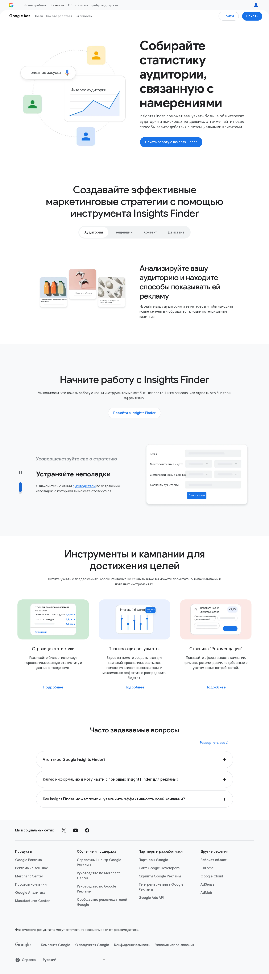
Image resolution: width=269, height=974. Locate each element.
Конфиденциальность (132, 945)
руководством (84, 486)
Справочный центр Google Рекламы (99, 862)
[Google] (23, 945)
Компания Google (55, 945)
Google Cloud (211, 876)
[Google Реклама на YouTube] (75, 830)
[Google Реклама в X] (64, 830)
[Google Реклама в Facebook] (87, 830)
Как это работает (59, 16)
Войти (228, 16)
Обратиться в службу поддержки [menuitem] (93, 5)
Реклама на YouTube (31, 868)
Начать (252, 16)
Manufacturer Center (32, 901)
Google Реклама (28, 860)
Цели (39, 16)
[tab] (93, 232)
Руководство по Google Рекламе (96, 889)
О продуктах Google (92, 945)
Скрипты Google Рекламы (160, 876)
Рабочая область (214, 860)
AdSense (207, 884)
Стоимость (83, 16)
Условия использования (175, 945)
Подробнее (53, 687)
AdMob (206, 893)
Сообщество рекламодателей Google (102, 902)
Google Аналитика (30, 893)
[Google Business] (11, 5)
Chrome (207, 868)
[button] (134, 759)
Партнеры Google (153, 860)
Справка (29, 960)
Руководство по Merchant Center (98, 875)
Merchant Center (29, 876)
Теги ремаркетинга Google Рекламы (161, 887)
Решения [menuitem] (57, 5)
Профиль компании (31, 884)
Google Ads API (151, 898)
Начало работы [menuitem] (35, 5)
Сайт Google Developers (159, 868)
